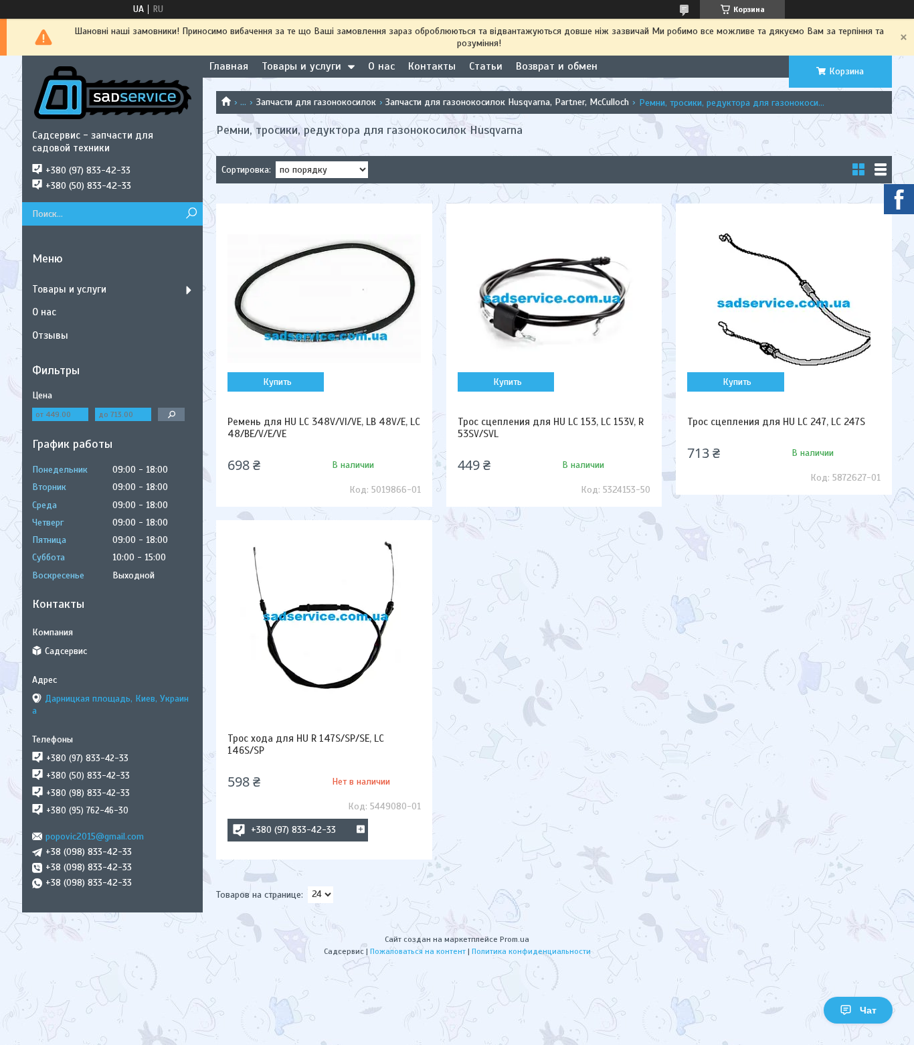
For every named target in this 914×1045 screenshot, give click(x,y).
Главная (228, 66)
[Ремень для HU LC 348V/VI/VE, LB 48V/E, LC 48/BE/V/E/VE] (323, 298)
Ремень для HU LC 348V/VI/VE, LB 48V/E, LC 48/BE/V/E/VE (323, 428)
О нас (381, 66)
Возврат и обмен (557, 66)
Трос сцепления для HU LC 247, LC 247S (776, 422)
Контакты (432, 66)
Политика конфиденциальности (531, 951)
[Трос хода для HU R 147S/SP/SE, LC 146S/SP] (323, 615)
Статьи (485, 66)
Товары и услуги (301, 66)
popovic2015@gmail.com (94, 836)
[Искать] (191, 214)
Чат (868, 1010)
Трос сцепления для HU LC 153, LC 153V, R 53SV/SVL (551, 428)
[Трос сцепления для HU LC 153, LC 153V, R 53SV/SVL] (554, 298)
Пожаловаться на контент (418, 951)
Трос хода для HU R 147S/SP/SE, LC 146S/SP (305, 744)
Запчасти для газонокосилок (316, 102)
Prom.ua (514, 939)
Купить (277, 382)
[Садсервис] (112, 92)
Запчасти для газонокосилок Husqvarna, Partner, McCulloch (507, 102)
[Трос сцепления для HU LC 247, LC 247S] (783, 298)
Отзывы (50, 335)
